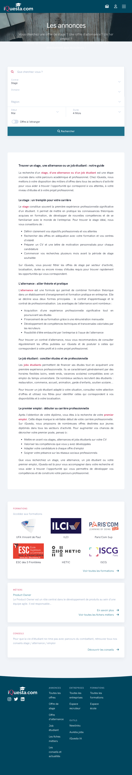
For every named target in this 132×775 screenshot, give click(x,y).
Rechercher (67, 131)
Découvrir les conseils (101, 649)
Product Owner (22, 595)
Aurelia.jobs (76, 732)
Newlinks (74, 725)
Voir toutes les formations (98, 570)
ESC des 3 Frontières (28, 562)
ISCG (103, 562)
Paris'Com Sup (103, 537)
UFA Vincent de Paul (28, 537)
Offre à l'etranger (30, 121)
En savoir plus (105, 610)
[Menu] (124, 6)
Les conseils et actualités (55, 752)
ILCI (66, 537)
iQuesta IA (75, 738)
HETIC (66, 562)
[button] (107, 6)
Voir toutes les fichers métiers (96, 614)
